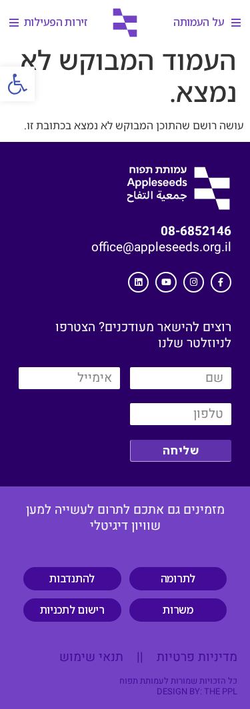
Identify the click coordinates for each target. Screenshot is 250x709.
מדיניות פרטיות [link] (195, 657)
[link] (17, 84)
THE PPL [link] (220, 691)
